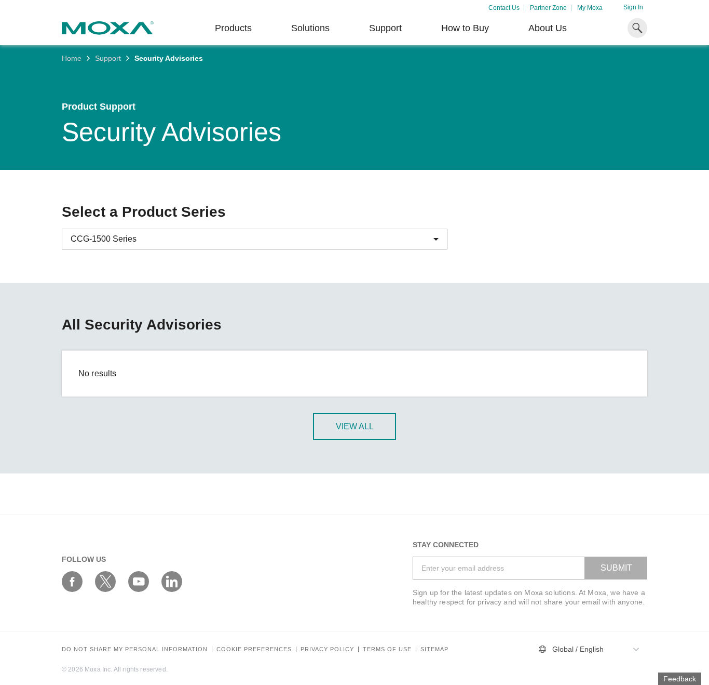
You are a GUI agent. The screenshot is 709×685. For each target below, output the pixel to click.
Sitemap (434, 649)
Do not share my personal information (135, 649)
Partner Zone (548, 8)
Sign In (633, 7)
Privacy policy (327, 649)
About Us (547, 28)
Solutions (310, 28)
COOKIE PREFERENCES (254, 649)
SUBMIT (616, 567)
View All (355, 426)
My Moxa (590, 8)
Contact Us (504, 8)
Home (71, 58)
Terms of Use (387, 649)
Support (385, 28)
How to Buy (465, 28)
